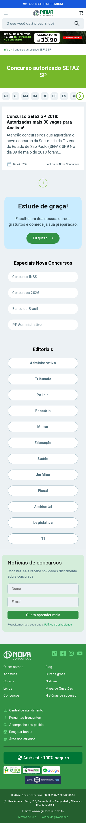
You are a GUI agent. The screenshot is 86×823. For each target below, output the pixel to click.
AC (6, 96)
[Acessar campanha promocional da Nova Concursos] (43, 37)
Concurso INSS (24, 277)
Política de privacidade (58, 624)
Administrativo (43, 363)
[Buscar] (79, 23)
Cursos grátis (55, 674)
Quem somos (13, 667)
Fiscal (43, 491)
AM (25, 96)
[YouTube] (79, 653)
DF (54, 96)
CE (45, 96)
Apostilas (10, 674)
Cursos (9, 681)
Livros (8, 688)
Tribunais (43, 379)
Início (7, 49)
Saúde (43, 459)
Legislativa (43, 523)
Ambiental (43, 507)
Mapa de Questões (59, 688)
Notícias (52, 681)
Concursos (12, 695)
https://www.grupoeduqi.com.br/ (44, 811)
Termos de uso (27, 817)
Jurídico (43, 475)
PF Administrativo (27, 325)
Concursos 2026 (25, 293)
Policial (43, 395)
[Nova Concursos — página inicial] (43, 13)
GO (73, 96)
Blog (49, 667)
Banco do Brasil (25, 309)
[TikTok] (54, 653)
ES (64, 96)
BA (35, 96)
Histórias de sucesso (61, 695)
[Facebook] (63, 653)
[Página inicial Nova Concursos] (17, 655)
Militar (43, 427)
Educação (43, 443)
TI (43, 538)
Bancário (43, 411)
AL (15, 96)
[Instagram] (71, 653)
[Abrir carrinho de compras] (81, 13)
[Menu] (5, 13)
